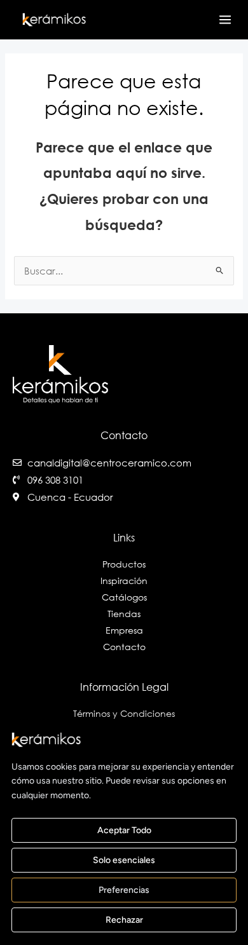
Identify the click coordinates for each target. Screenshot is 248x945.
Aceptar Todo (124, 830)
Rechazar (124, 919)
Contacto (124, 647)
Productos (124, 564)
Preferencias (124, 890)
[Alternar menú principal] (225, 19)
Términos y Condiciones (124, 713)
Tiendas (124, 614)
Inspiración (124, 580)
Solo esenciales (124, 860)
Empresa (124, 630)
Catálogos (124, 597)
